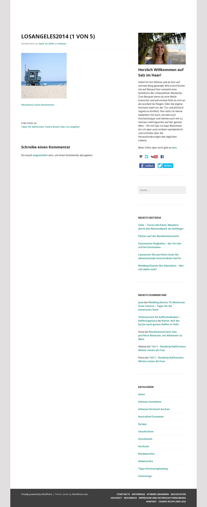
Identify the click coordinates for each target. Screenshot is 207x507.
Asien (141, 394)
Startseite (123, 494)
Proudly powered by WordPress (36, 494)
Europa (142, 424)
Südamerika (145, 461)
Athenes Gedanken (149, 401)
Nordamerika (146, 453)
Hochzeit (143, 446)
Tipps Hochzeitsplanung (153, 468)
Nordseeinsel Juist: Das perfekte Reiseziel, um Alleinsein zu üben (160, 335)
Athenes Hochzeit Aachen (154, 409)
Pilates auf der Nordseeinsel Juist (158, 236)
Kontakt (151, 501)
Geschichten (146, 431)
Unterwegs (145, 476)
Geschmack (145, 439)
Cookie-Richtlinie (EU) (172, 501)
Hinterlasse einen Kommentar (37, 104)
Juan (141, 302)
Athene (62, 43)
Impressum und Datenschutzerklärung (162, 497)
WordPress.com (80, 494)
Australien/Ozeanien (151, 416)
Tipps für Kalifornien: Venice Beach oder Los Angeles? (50, 125)
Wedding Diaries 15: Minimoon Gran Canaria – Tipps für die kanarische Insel (161, 306)
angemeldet (40, 155)
